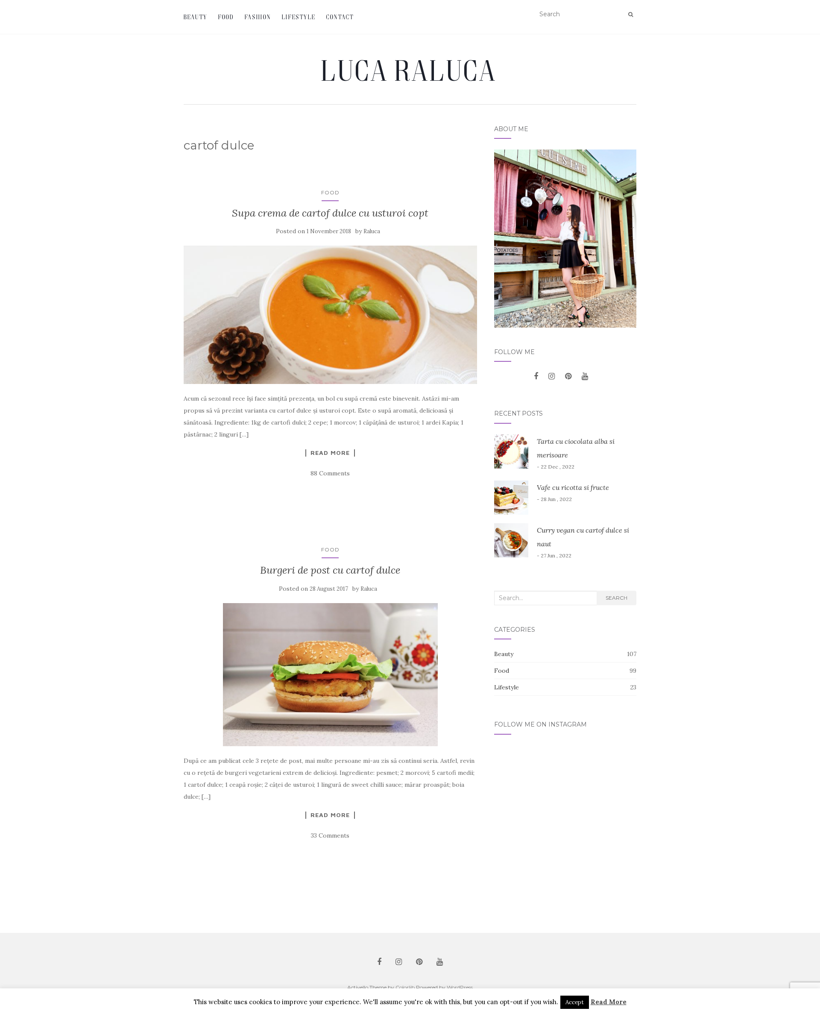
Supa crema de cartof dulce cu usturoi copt (330, 213)
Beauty (196, 17)
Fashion (258, 17)
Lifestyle (299, 17)
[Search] (630, 14)
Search (616, 598)
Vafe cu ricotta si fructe (573, 487)
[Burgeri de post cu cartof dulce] (330, 674)
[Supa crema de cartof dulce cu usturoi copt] (330, 315)
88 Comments (330, 473)
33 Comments (330, 835)
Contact (340, 17)
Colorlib (405, 987)
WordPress (460, 987)
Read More (330, 452)
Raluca (371, 231)
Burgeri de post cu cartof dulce (330, 570)
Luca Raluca (410, 70)
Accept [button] (574, 1002)
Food (226, 17)
